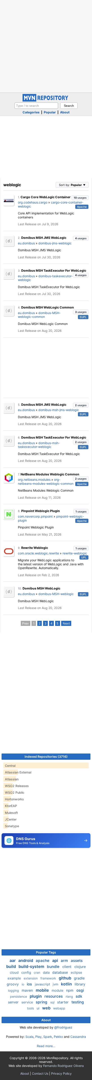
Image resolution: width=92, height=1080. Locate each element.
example (15, 978)
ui (38, 1008)
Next (66, 623)
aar (13, 960)
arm (65, 960)
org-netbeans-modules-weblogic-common (45, 481)
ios (30, 984)
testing (77, 1002)
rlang (70, 996)
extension (31, 978)
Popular (50, 112)
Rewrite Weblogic (34, 548)
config (26, 972)
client (67, 966)
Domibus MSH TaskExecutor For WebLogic (53, 270)
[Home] (46, 100)
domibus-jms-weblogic (55, 243)
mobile (43, 990)
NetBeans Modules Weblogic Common (50, 474)
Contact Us (40, 1073)
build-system (32, 966)
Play (38, 1036)
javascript (43, 984)
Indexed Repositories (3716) (46, 756)
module (58, 990)
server (14, 1002)
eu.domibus (26, 243)
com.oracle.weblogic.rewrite (38, 553)
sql (52, 1002)
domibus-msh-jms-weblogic (58, 410)
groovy (13, 984)
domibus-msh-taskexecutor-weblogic (39, 445)
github (65, 978)
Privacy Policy (61, 1073)
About (64, 112)
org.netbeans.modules (34, 479)
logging (14, 990)
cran (37, 972)
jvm (56, 984)
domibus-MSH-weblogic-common (39, 315)
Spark (47, 1036)
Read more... (46, 1046)
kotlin (67, 984)
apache (43, 960)
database (60, 972)
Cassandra (78, 1036)
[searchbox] (36, 106)
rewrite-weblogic (75, 553)
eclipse (76, 972)
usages (80, 197)
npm (70, 990)
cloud (14, 972)
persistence (19, 996)
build (11, 966)
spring (42, 1002)
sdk (79, 996)
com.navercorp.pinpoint (35, 516)
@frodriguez (63, 1027)
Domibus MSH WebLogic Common (47, 307)
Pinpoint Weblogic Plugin (40, 511)
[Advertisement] (46, 45)
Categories (31, 112)
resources (54, 996)
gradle (79, 978)
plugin (36, 996)
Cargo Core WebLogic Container (46, 197)
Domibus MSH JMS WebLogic (43, 237)
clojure (80, 966)
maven (28, 990)
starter (63, 1002)
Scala (29, 1036)
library (80, 984)
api (55, 960)
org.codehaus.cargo (32, 202)
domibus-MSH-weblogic (56, 594)
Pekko (58, 1036)
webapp (59, 1008)
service (27, 1002)
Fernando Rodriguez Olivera (63, 1066)
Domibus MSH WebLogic (41, 588)
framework (48, 978)
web (46, 1008)
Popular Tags (46, 952)
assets (77, 960)
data (46, 972)
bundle (54, 966)
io (23, 984)
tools (31, 1008)
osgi (80, 990)
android (26, 960)
